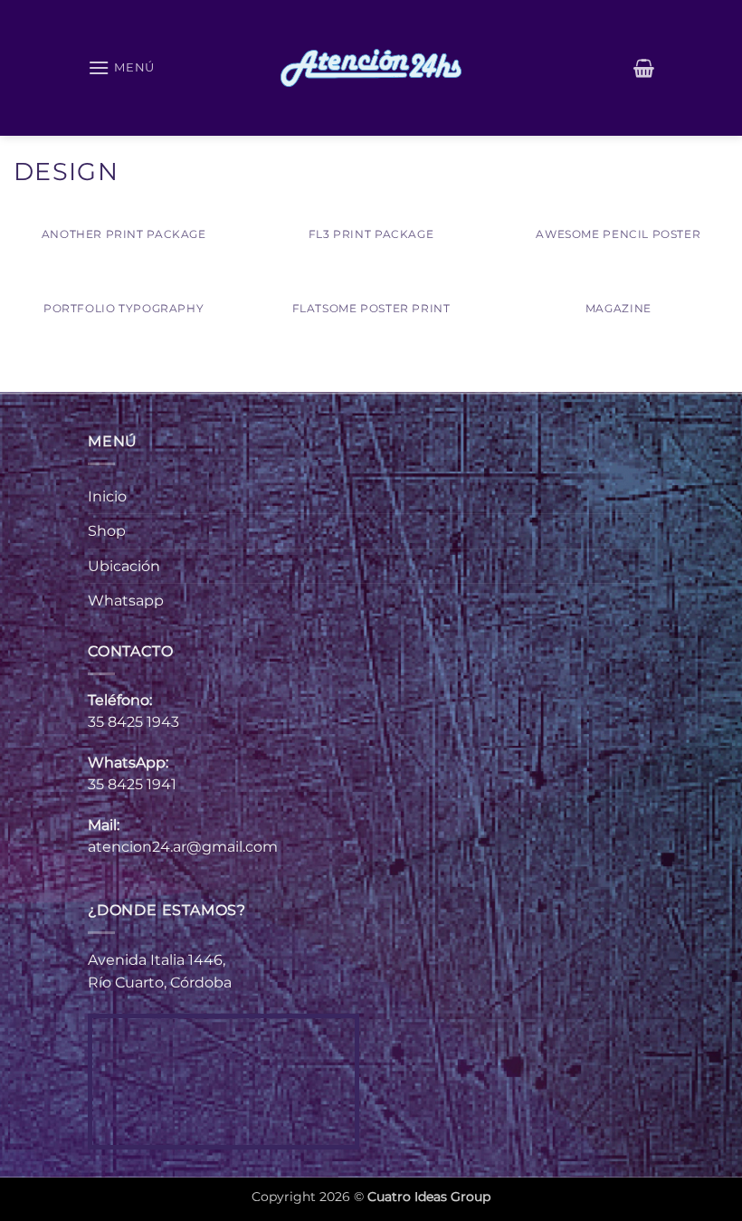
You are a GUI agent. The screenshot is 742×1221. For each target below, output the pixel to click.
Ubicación (124, 566)
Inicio (107, 496)
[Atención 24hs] (371, 68)
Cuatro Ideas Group (428, 1196)
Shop (107, 530)
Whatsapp (126, 600)
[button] (121, 67)
